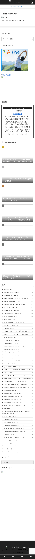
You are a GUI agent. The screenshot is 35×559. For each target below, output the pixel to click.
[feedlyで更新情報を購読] (23, 134)
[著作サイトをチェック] (10, 134)
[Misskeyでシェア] (29, 480)
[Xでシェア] (6, 480)
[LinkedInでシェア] (21, 490)
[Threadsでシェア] (13, 485)
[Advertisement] (17, 517)
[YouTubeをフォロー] (17, 134)
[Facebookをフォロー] (15, 134)
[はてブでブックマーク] (29, 485)
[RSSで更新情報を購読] (25, 134)
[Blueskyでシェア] (21, 480)
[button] (31, 39)
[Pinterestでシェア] (13, 490)
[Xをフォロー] (12, 134)
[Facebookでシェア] (6, 485)
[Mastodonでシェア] (13, 480)
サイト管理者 (17, 114)
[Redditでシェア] (21, 485)
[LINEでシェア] (6, 490)
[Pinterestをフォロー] (20, 134)
